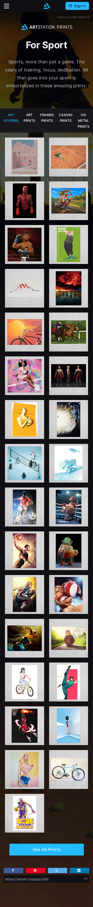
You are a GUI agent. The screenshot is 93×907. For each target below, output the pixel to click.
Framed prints (47, 117)
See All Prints (46, 849)
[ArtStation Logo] (46, 6)
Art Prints (29, 117)
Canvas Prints (65, 117)
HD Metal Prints (83, 120)
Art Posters (11, 117)
